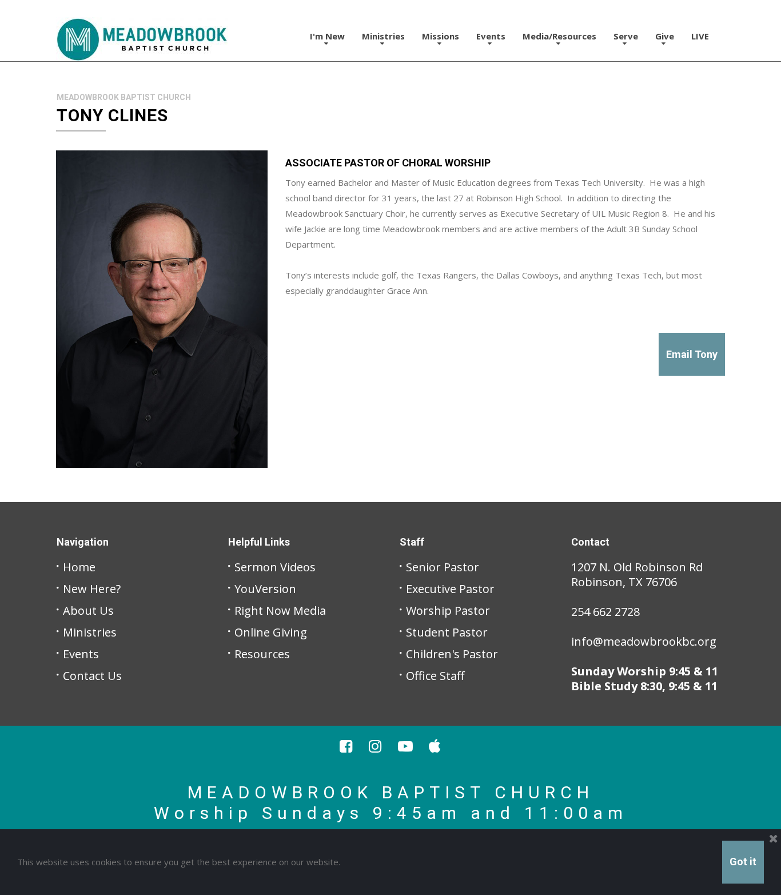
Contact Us (92, 675)
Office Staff (435, 675)
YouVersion (265, 588)
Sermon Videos (275, 567)
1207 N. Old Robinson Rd (637, 567)
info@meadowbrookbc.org (643, 641)
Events (490, 36)
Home (79, 567)
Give (664, 36)
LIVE (700, 36)
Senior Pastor (442, 567)
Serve (625, 36)
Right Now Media (280, 610)
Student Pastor (447, 632)
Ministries (90, 632)
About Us (88, 610)
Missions (440, 36)
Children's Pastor (452, 654)
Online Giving (270, 632)
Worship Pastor (448, 610)
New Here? (92, 588)
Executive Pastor (450, 588)
